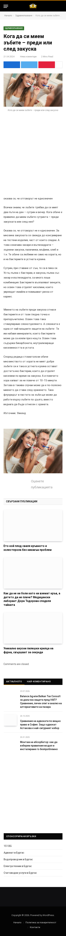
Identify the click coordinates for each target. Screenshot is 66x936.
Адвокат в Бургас (14, 852)
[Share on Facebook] (12, 64)
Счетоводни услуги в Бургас (20, 872)
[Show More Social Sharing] (59, 64)
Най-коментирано (39, 681)
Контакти (35, 927)
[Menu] (6, 6)
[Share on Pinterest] (46, 64)
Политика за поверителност (41, 922)
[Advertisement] (33, 152)
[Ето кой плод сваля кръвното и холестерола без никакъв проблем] (33, 525)
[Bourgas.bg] (33, 6)
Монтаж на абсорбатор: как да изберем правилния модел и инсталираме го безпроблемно (39, 746)
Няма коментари (28, 56)
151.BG (8, 846)
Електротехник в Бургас (18, 866)
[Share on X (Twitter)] (29, 64)
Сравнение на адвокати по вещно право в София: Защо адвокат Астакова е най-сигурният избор (40, 725)
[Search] (60, 6)
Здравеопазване (23, 15)
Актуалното (14, 681)
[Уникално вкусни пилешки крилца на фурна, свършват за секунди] (33, 628)
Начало (8, 15)
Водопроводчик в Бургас (18, 859)
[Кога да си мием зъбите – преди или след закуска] (33, 90)
